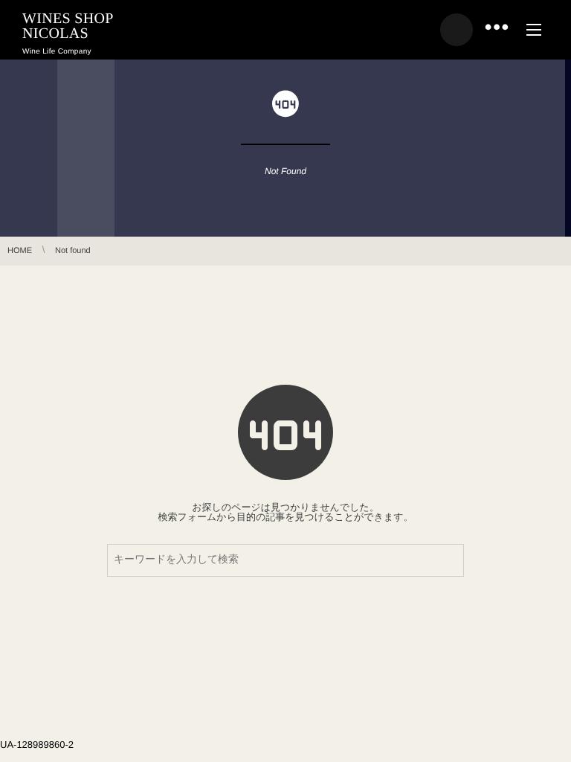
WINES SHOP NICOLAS (67, 26)
